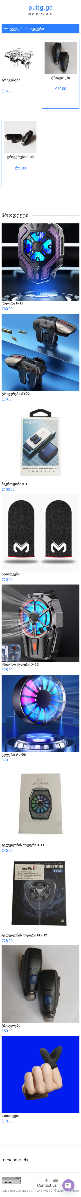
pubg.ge (40, 7)
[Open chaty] (68, 1185)
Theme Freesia (42, 1190)
